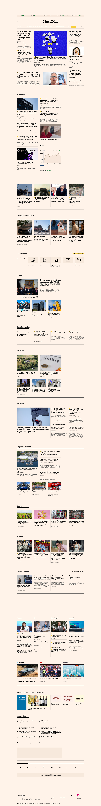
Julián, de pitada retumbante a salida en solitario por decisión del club (50, 679)
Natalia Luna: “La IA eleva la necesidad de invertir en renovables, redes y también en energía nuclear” (75, 34)
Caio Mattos (19, 56)
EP (17, 129)
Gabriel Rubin (53, 645)
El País (18, 376)
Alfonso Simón (36, 243)
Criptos (19, 275)
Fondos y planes (52, 26)
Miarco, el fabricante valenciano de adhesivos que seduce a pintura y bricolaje (76, 521)
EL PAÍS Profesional (40, 692)
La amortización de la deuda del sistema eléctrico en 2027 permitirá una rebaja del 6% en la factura (49, 373)
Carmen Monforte (43, 376)
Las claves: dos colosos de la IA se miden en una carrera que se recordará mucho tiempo (26, 162)
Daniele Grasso (27, 79)
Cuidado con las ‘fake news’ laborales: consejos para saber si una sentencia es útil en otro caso (41, 642)
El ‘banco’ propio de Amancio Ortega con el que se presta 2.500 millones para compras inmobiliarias (51, 721)
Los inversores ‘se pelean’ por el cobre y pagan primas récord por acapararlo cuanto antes (58, 410)
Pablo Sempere (50, 393)
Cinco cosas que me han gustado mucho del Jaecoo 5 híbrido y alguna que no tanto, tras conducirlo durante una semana (27, 680)
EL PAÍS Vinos (20, 692)
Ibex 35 (21, 15)
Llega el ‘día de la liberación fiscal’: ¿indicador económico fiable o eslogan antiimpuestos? (54, 390)
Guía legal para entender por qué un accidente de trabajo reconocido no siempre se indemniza (41, 635)
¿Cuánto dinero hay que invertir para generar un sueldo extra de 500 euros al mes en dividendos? (58, 238)
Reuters (41, 463)
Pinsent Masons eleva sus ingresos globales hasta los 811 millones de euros (41, 649)
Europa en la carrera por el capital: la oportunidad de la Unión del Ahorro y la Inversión (76, 333)
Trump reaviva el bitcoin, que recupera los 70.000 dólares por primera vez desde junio (50, 283)
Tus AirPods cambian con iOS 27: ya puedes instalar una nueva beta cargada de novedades (28, 743)
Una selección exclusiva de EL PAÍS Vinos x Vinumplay (36, 709)
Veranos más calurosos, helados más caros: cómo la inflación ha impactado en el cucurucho (27, 138)
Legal (35, 618)
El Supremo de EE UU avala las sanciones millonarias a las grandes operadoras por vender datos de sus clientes (38, 390)
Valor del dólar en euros (74, 15)
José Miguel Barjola (37, 645)
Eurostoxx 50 (59, 15)
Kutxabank (81, 571)
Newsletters (53, 803)
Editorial (18, 331)
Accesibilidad (46, 803)
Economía (42, 26)
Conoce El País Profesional (78, 253)
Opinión (63, 26)
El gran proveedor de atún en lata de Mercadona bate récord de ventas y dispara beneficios (27, 470)
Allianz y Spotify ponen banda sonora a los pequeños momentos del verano (49, 140)
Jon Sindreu (53, 638)
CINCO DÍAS (18, 165)
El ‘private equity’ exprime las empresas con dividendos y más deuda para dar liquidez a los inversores (76, 410)
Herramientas (22, 253)
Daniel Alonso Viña (54, 526)
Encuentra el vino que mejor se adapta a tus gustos (56, 704)
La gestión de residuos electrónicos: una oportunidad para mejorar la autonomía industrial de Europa (41, 333)
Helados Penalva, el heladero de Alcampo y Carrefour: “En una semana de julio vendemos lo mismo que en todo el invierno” (42, 523)
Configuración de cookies (32, 803)
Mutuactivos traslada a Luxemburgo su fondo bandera (75, 577)
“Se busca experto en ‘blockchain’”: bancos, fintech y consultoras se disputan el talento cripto (39, 313)
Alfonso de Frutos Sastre (73, 644)
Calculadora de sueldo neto (32, 265)
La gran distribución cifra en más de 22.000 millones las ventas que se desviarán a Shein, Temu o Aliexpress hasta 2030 (54, 493)
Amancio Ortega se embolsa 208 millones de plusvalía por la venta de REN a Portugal (23, 492)
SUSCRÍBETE (74, 26)
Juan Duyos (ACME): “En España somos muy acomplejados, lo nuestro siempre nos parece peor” (50, 737)
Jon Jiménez (19, 41)
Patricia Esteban (37, 639)
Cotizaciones (47, 26)
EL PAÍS (67, 26)
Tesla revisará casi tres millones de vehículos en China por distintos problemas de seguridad (49, 461)
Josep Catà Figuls (20, 141)
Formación (26, 692)
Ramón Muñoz (34, 393)
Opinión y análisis (23, 327)
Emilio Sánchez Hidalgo (20, 79)
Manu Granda (19, 206)
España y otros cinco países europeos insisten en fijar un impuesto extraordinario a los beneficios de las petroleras (76, 74)
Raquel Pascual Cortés (21, 394)
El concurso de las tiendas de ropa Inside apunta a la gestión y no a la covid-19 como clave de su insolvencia (50, 453)
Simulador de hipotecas (54, 265)
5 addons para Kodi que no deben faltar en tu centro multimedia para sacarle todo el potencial (76, 641)
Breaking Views (56, 618)
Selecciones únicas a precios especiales (66, 704)
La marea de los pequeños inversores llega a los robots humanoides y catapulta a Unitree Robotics (76, 428)
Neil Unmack (53, 341)
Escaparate (32, 692)
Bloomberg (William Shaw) (21, 244)
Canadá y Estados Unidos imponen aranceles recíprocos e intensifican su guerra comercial (58, 199)
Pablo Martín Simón (72, 415)
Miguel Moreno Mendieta (44, 103)
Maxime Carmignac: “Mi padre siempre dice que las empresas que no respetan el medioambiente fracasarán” (42, 577)
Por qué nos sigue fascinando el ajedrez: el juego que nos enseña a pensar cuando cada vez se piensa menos (24, 556)
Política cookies (25, 803)
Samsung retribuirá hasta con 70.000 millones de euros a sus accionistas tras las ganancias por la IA (33, 430)
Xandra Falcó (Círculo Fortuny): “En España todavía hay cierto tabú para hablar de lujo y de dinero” (24, 651)
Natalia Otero (71, 61)
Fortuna (19, 618)
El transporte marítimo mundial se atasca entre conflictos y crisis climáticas (41, 199)
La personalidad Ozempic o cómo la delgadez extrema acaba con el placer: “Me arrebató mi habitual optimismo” (76, 556)
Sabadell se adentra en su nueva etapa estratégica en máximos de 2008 (27, 113)
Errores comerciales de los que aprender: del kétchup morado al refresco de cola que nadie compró (50, 58)
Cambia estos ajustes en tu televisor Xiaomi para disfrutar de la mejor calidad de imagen (76, 635)
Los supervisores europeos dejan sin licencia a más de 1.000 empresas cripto (54, 314)
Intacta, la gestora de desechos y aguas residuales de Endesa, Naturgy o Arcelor (59, 522)
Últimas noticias (59, 26)
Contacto (18, 803)
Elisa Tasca (49, 317)
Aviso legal (21, 803)
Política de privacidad (40, 803)
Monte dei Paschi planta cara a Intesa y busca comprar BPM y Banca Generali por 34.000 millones (58, 427)
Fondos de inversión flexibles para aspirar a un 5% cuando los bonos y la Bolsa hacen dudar (49, 100)
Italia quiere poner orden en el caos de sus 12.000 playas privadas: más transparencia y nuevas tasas (75, 200)
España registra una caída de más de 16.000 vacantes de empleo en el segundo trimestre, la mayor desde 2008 (23, 390)
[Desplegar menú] (17, 21)
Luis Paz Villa (71, 525)
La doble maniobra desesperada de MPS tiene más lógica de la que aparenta (58, 333)
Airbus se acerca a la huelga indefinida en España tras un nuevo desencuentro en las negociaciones (38, 492)
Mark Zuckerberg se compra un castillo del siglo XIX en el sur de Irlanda (26, 373)
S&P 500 (32, 15)
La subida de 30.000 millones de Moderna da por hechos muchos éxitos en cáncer (58, 650)
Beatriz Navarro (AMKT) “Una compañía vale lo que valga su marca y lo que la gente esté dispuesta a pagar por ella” (24, 636)
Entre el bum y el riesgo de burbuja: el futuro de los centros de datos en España (24, 35)
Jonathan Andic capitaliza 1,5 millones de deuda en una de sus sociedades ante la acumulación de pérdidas (49, 727)
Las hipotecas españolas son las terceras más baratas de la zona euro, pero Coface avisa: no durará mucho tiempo (76, 239)
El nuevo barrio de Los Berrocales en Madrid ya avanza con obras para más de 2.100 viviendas (41, 238)
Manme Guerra (19, 640)
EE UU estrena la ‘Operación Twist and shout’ (58, 636)
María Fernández (37, 62)
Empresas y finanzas (32, 26)
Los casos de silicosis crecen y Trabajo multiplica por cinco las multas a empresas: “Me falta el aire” (28, 75)
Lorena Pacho (71, 205)
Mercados (38, 26)
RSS (50, 803)
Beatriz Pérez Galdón (20, 116)
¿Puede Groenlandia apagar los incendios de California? (73, 679)
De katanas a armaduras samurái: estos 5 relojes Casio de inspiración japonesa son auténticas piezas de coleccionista (27, 721)
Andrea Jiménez (36, 559)
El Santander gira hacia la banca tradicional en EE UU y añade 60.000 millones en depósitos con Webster (50, 472)
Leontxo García (19, 561)
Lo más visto (21, 716)
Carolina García (54, 562)
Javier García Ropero (43, 117)
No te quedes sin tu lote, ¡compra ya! (79, 704)
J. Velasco (36, 651)
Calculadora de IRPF (44, 265)
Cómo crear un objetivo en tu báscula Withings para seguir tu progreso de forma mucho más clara (76, 647)
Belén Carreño (71, 79)
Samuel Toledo (42, 681)
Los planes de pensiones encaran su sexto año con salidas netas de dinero (23, 587)
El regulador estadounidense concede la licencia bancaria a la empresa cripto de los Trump (23, 314)
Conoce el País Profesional (50, 775)
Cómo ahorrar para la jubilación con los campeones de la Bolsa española (57, 577)
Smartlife (71, 618)
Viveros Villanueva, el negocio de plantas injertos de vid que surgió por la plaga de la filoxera (24, 522)
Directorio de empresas (78, 265)
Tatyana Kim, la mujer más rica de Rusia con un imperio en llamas (76, 58)
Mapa (49, 803)
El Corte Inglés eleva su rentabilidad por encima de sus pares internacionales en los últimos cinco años (49, 114)
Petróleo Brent (45, 15)
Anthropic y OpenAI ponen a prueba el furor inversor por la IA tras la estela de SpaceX (24, 53)
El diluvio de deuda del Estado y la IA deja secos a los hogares (59, 643)
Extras (19, 506)
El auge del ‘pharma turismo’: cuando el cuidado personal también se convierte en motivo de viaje (41, 555)
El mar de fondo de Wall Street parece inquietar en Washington (24, 334)
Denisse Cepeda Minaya (20, 526)
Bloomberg (53, 431)
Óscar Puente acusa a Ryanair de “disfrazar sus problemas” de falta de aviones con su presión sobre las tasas (27, 125)
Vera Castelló (71, 38)
